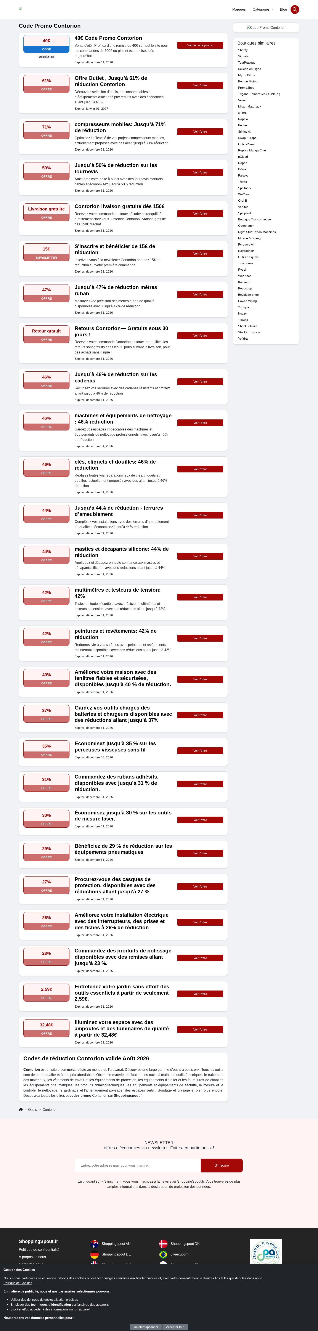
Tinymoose (245, 263)
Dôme (242, 169)
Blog (283, 9)
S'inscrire (222, 1165)
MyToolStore (246, 75)
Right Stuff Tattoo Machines (257, 232)
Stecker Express (249, 332)
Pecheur (244, 125)
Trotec (242, 181)
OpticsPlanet (246, 144)
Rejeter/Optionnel (146, 1327)
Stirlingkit (244, 131)
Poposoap (245, 288)
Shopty (243, 50)
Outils (32, 1109)
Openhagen (246, 225)
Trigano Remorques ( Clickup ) (259, 94)
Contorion (50, 1109)
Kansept (243, 282)
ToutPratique (246, 62)
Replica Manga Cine (252, 150)
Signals (243, 56)
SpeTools (244, 188)
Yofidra (243, 338)
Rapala (243, 119)
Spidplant (244, 213)
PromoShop (246, 87)
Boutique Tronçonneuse (254, 219)
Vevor (242, 100)
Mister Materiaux (249, 106)
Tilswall (243, 319)
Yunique (243, 307)
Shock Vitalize (247, 326)
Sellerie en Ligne (249, 69)
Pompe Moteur (248, 81)
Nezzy (242, 313)
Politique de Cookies (17, 1283)
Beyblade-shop (248, 294)
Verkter (243, 207)
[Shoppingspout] (32, 9)
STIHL (242, 112)
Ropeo (242, 163)
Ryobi (242, 269)
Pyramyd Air (246, 244)
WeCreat (244, 194)
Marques (239, 9)
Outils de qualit (248, 257)
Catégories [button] (261, 9)
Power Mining (247, 301)
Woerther (244, 276)
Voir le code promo (200, 45)
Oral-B (242, 200)
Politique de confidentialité (39, 1249)
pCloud (243, 156)
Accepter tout (175, 1327)
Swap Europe (247, 138)
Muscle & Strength (250, 238)
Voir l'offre (200, 85)
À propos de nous (32, 1257)
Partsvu (243, 175)
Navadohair (246, 250)
